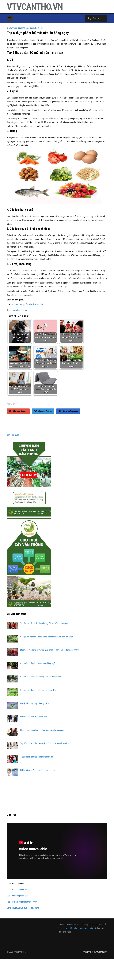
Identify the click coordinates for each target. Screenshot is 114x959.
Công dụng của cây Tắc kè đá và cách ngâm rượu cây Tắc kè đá (46, 637)
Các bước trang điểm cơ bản (19, 896)
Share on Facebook (70, 411)
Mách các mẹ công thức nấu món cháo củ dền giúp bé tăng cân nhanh (49, 650)
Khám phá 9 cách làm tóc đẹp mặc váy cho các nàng (42, 730)
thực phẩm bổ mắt (19, 310)
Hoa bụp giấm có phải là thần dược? (22, 902)
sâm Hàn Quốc (13, 435)
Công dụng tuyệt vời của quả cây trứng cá (24, 908)
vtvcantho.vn (35, 6)
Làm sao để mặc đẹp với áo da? (33, 716)
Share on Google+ (20, 411)
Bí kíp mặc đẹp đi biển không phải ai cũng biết (39, 770)
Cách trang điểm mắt (16, 883)
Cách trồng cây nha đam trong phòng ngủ (37, 663)
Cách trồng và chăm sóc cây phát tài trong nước (40, 676)
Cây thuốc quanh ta (17, 28)
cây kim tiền (67, 928)
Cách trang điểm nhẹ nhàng (18, 889)
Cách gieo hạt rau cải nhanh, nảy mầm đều (38, 690)
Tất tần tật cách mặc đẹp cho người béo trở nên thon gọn (44, 623)
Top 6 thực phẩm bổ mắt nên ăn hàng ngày (38, 33)
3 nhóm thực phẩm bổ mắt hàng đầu (27, 304)
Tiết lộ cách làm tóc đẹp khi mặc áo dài (36, 757)
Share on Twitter (45, 411)
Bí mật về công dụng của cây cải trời (35, 703)
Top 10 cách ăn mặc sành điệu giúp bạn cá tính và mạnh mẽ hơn (47, 743)
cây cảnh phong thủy (83, 928)
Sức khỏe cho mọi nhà (35, 28)
